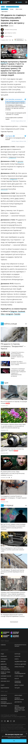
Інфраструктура (19, 666)
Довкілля (4, 664)
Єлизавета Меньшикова (10, 29)
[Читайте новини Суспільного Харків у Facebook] (2, 721)
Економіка (4, 659)
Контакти (4, 695)
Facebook (21, 311)
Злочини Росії (5, 681)
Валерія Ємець (8, 36)
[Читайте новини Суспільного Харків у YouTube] (8, 721)
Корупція (17, 654)
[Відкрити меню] (26, 2)
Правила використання (19, 698)
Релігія (17, 678)
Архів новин (18, 695)
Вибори (3, 661)
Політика (4, 678)
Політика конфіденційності (6, 702)
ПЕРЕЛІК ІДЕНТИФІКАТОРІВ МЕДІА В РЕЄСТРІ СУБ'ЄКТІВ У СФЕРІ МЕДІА (20, 708)
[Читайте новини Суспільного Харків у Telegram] (14, 721)
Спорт (2, 685)
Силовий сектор (6, 676)
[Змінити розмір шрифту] (25, 40)
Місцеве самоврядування (20, 672)
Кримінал (4, 656)
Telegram (13, 311)
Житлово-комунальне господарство (5, 668)
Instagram (9, 314)
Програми (4, 706)
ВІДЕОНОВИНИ (4, 9)
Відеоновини (4, 11)
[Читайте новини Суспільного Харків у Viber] (11, 721)
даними (20, 161)
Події (2, 654)
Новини (3, 644)
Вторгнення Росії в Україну (12, 6)
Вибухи (4, 61)
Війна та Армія (19, 9)
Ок (14, 740)
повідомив (12, 157)
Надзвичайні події (20, 661)
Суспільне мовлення (4, 698)
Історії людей (19, 676)
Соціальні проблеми (18, 682)
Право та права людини (5, 672)
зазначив (4, 189)
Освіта (17, 659)
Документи (18, 702)
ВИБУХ (3, 6)
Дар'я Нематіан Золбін (10, 33)
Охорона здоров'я (20, 664)
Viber (3, 314)
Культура (17, 656)
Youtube (17, 314)
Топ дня (11, 9)
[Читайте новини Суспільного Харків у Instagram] (5, 721)
